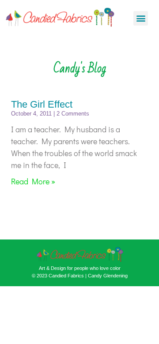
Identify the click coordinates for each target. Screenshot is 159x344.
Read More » (33, 181)
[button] (140, 18)
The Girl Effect (41, 104)
